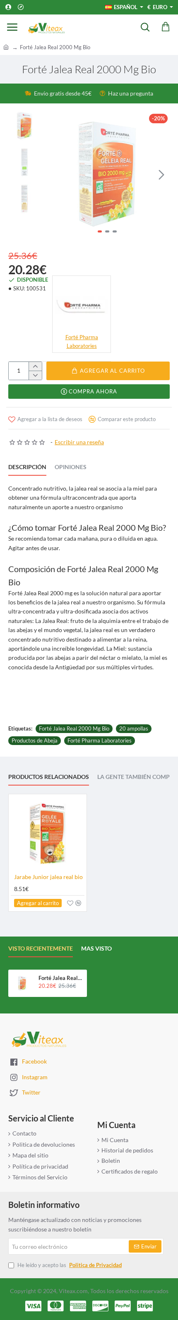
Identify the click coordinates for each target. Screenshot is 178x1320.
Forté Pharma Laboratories (99, 740)
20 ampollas (133, 728)
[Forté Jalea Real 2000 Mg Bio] (22, 983)
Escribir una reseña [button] (79, 442)
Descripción (27, 466)
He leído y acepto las (69, 1265)
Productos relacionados (48, 776)
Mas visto (96, 948)
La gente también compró (137, 776)
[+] (35, 366)
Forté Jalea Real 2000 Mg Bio (74, 728)
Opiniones (71, 466)
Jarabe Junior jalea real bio (48, 876)
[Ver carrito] (165, 26)
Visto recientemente (40, 948)
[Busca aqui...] (145, 26)
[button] (53, 174)
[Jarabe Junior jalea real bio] (47, 833)
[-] (35, 375)
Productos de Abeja (35, 740)
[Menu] (12, 26)
